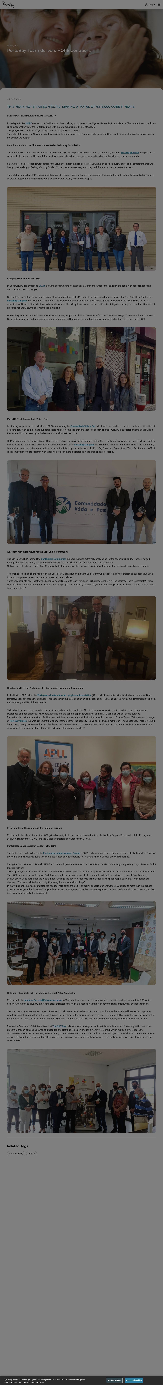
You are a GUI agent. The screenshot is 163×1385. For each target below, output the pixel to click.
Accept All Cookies (134, 1380)
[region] (81, 1380)
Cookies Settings (114, 1380)
